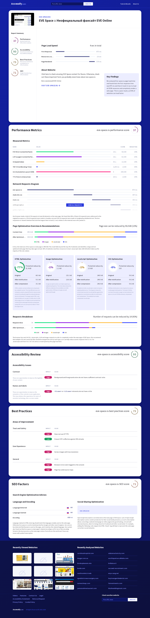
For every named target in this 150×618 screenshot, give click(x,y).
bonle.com (81, 568)
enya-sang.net (113, 573)
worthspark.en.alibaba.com (118, 558)
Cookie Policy (30, 602)
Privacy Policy (18, 602)
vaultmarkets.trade (84, 573)
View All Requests (75, 205)
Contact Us (33, 596)
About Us (136, 4)
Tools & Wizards (125, 4)
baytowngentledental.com (118, 578)
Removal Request (38, 599)
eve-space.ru (45, 17)
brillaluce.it (112, 563)
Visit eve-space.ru (49, 85)
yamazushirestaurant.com (87, 588)
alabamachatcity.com (116, 553)
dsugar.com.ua (82, 558)
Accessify (18, 3)
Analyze (88, 4)
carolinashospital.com (85, 553)
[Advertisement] (89, 35)
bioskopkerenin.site (84, 563)
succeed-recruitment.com (117, 568)
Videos (15, 596)
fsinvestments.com (115, 583)
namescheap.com (83, 583)
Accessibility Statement (21, 599)
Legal (41, 596)
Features (23, 596)
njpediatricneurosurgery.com (87, 578)
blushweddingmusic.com (117, 588)
